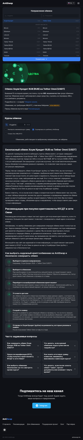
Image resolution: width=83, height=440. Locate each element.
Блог (62, 424)
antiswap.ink (76, 437)
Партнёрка (71, 424)
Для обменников (33, 424)
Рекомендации (34, 109)
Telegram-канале (30, 102)
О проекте (7, 424)
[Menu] (78, 3)
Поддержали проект (50, 424)
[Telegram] (4, 430)
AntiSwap (8, 3)
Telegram (43, 405)
